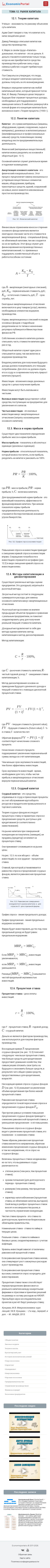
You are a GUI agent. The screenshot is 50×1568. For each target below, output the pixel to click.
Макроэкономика (12, 1361)
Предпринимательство (14, 1382)
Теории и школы (11, 1348)
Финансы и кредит (12, 1390)
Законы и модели (12, 1344)
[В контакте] (22, 1550)
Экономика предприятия (15, 1394)
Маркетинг (9, 1365)
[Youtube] (28, 1550)
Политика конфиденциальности (25, 1562)
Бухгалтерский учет (13, 1353)
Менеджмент (10, 1369)
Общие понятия (11, 1340)
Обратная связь (25, 1554)
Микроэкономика (12, 1373)
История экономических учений (18, 1357)
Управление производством (17, 1386)
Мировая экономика (13, 1377)
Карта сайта (25, 1558)
